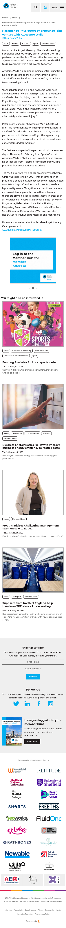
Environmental (32, 433)
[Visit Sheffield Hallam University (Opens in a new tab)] (17, 782)
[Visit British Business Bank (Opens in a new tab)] (49, 854)
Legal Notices (30, 910)
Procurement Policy (42, 914)
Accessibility (18, 910)
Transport (16, 597)
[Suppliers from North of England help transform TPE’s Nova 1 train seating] (33, 570)
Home (5, 18)
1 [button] (29, 288)
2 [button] (33, 288)
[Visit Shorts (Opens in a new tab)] (17, 806)
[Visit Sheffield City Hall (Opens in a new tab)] (49, 866)
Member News (48, 44)
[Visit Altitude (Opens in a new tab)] (49, 770)
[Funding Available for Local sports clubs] (33, 324)
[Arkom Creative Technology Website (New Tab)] (38, 922)
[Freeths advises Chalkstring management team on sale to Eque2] (33, 492)
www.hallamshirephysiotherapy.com (22, 230)
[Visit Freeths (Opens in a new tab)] (49, 806)
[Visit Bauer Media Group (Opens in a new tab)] (49, 794)
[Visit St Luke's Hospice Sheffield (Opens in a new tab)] (17, 830)
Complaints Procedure (24, 914)
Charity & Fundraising (21, 351)
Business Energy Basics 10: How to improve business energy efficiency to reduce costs (31, 446)
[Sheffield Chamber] (11, 7)
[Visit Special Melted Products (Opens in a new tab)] (49, 830)
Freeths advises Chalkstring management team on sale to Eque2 (30, 527)
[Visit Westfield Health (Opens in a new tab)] (17, 770)
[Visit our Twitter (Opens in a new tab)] (16, 704)
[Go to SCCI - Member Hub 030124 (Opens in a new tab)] (33, 260)
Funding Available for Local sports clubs (29, 362)
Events (15, 44)
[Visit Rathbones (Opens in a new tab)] (17, 842)
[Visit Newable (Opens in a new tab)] (17, 854)
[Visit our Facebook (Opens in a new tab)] (39, 704)
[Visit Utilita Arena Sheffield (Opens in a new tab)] (17, 866)
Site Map (9, 910)
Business (26, 44)
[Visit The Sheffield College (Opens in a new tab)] (17, 794)
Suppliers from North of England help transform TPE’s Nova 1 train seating (27, 604)
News (14, 18)
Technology (17, 433)
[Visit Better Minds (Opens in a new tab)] (49, 842)
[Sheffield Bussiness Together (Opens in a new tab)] (54, 880)
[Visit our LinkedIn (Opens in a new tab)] (27, 704)
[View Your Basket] (45, 7)
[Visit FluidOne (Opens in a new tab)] (49, 818)
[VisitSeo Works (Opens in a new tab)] (17, 818)
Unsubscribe (49, 910)
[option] (33, 260)
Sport (35, 44)
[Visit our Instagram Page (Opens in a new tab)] (50, 704)
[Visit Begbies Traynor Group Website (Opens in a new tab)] (32, 880)
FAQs (58, 910)
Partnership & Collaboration (16, 356)
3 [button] (37, 288)
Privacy (40, 910)
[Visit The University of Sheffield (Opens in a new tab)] (49, 782)
